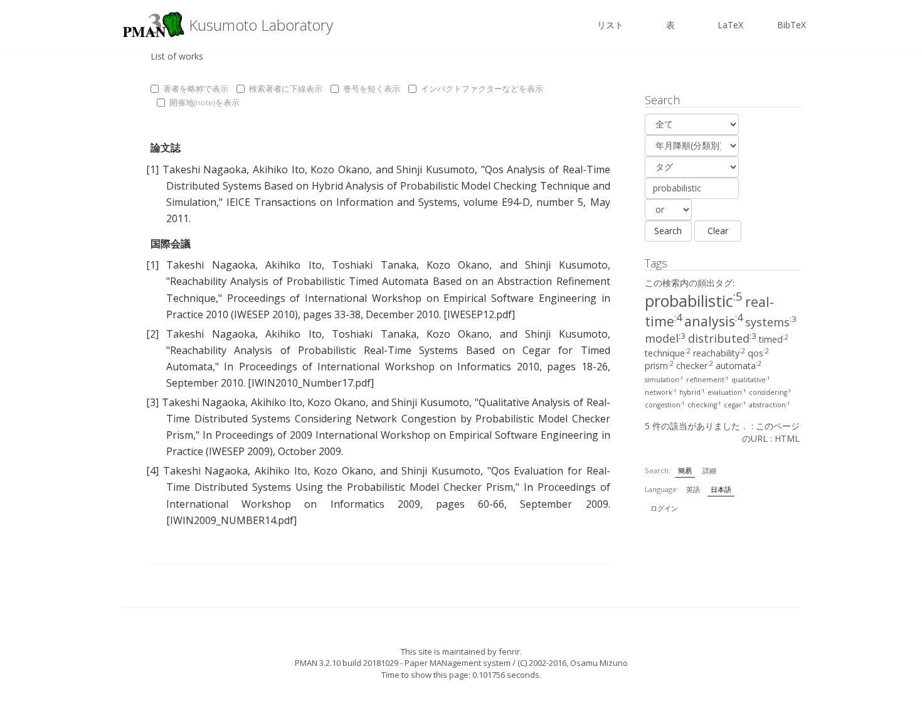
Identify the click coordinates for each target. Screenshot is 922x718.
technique (668, 353)
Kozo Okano (339, 169)
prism (659, 366)
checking (704, 404)
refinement (707, 379)
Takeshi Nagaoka (204, 169)
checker (694, 366)
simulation (664, 379)
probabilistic (694, 300)
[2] (152, 334)
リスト (610, 25)
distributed (722, 338)
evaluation (726, 392)
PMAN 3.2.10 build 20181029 (346, 662)
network (661, 392)
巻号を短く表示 (371, 88)
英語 (693, 489)
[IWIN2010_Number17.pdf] (311, 383)
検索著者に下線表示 (285, 88)
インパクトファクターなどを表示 (482, 88)
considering (770, 392)
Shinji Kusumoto (435, 169)
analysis (713, 321)
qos (758, 353)
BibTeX (791, 25)
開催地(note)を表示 (204, 102)
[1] (152, 169)
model (665, 338)
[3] (152, 402)
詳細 (709, 470)
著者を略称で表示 (195, 88)
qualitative (750, 379)
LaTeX (730, 25)
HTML (787, 438)
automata (738, 366)
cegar (735, 404)
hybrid (692, 392)
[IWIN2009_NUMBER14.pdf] (231, 520)
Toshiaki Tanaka (374, 265)
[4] (152, 471)
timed (773, 339)
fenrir (509, 651)
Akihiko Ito (279, 169)
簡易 (685, 470)
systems (771, 322)
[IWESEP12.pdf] (479, 314)
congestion (665, 404)
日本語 (721, 489)
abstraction (769, 404)
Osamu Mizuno (599, 662)
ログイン (664, 508)
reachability (719, 353)
